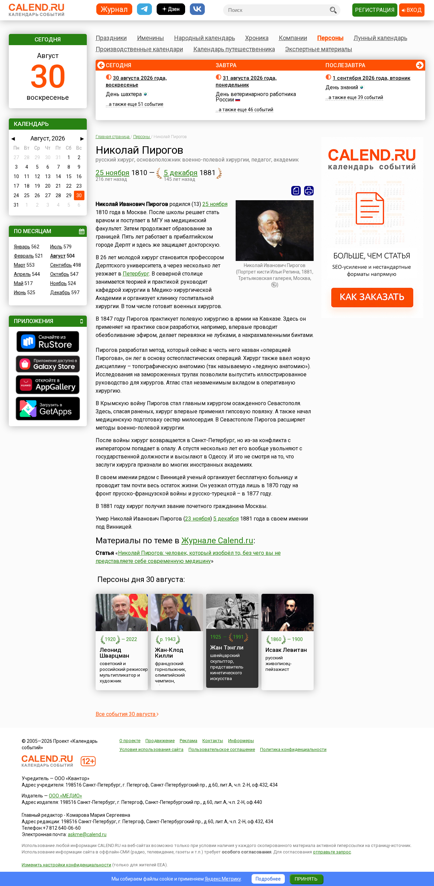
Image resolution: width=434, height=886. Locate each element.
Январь (22, 246)
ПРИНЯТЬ (306, 879)
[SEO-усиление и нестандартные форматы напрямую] (372, 316)
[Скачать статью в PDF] (296, 190)
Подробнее (268, 879)
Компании (293, 37)
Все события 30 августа (126, 714)
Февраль (24, 256)
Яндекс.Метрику (223, 879)
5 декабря (181, 173)
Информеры (241, 740)
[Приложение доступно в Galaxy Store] (48, 364)
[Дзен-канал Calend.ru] (171, 9)
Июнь (20, 292)
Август (57, 256)
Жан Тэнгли (226, 647)
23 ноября (197, 518)
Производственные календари (139, 49)
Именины (150, 37)
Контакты (212, 740)
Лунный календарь (380, 37)
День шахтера (124, 94)
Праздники (111, 37)
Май (18, 283)
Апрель (22, 274)
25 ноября (113, 173)
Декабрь (60, 292)
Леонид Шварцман (114, 652)
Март (19, 265)
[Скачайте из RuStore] (48, 342)
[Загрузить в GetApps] (48, 409)
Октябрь (59, 274)
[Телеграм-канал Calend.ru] (144, 9)
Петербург (136, 273)
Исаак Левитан (286, 649)
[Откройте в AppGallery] (48, 385)
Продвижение (160, 740)
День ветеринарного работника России (256, 97)
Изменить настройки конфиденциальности (66, 864)
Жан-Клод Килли (169, 652)
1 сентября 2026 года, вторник (371, 78)
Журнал (114, 9)
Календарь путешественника (234, 49)
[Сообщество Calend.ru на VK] (197, 9)
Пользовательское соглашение (222, 749)
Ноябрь (58, 283)
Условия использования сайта (151, 749)
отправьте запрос (332, 851)
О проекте (129, 740)
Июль (56, 246)
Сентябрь (61, 265)
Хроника (257, 37)
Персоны (330, 37)
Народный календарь (204, 37)
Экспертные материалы (318, 49)
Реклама (188, 740)
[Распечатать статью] (309, 190)
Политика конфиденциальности (293, 749)
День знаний (342, 87)
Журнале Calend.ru (217, 540)
